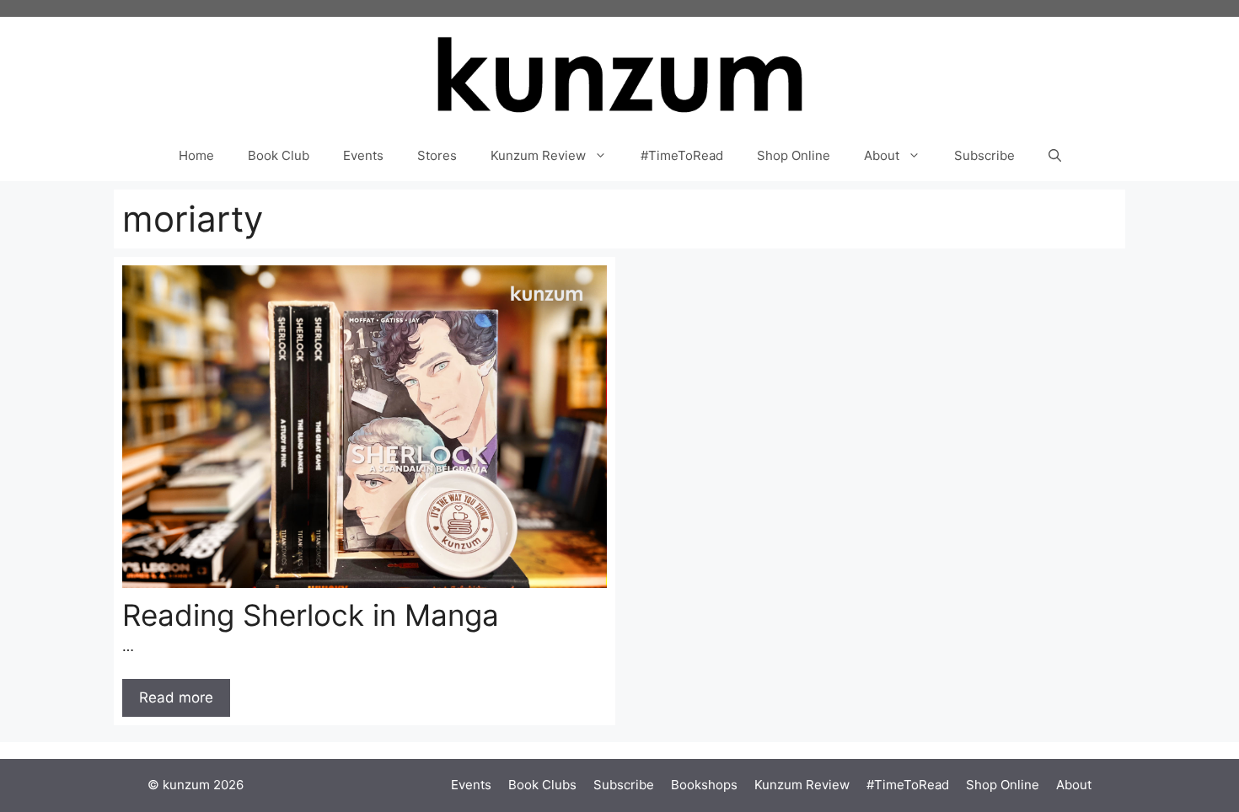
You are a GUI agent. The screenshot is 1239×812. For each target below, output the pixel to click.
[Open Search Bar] (1055, 156)
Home (196, 155)
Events (363, 155)
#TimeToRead (682, 155)
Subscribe (984, 155)
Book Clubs (542, 785)
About (881, 155)
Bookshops (704, 785)
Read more (176, 697)
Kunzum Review (538, 155)
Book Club (278, 155)
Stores (437, 155)
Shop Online (793, 155)
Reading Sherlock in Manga (310, 615)
